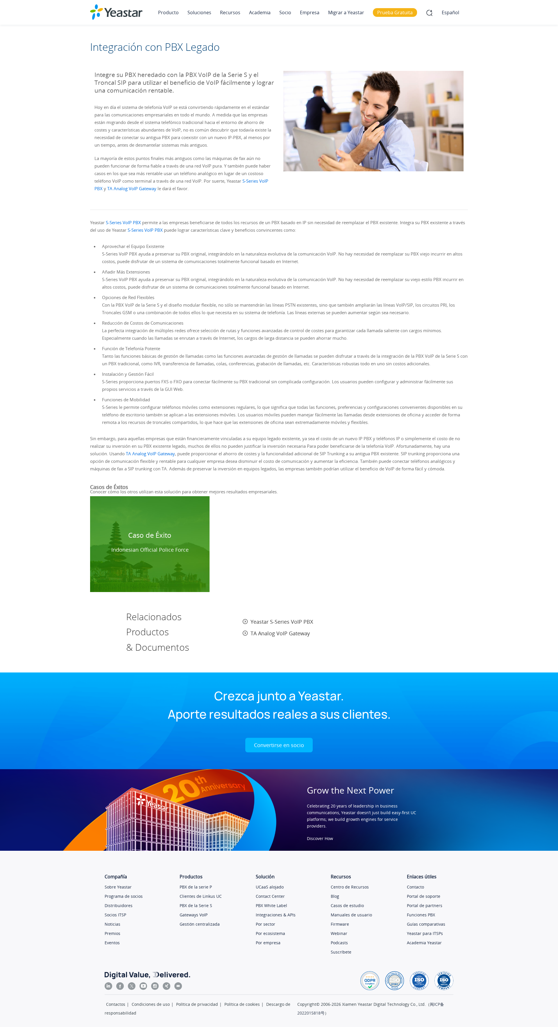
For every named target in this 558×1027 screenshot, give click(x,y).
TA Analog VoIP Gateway (131, 188)
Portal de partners (424, 905)
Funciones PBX (421, 915)
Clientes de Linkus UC (201, 896)
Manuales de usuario (351, 915)
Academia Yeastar (424, 942)
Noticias (112, 924)
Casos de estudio (347, 905)
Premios (112, 933)
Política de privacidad (197, 1004)
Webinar (339, 933)
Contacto (415, 887)
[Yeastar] (116, 12)
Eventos (112, 942)
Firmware (340, 924)
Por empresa (268, 942)
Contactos (115, 1004)
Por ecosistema (270, 933)
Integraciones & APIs (276, 915)
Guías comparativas (426, 924)
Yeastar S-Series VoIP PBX (282, 621)
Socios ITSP (115, 915)
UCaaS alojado (270, 887)
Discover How (320, 838)
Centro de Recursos (350, 887)
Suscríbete (341, 952)
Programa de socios (124, 896)
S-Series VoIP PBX (123, 222)
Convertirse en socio (279, 745)
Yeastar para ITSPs (425, 933)
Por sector (265, 924)
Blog (335, 896)
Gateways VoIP (194, 915)
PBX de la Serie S (196, 905)
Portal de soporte (423, 896)
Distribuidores (119, 905)
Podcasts (339, 942)
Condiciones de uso (151, 1004)
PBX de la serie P (196, 887)
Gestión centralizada (200, 924)
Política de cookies (242, 1004)
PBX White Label (271, 905)
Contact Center (270, 896)
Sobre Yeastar (118, 887)
